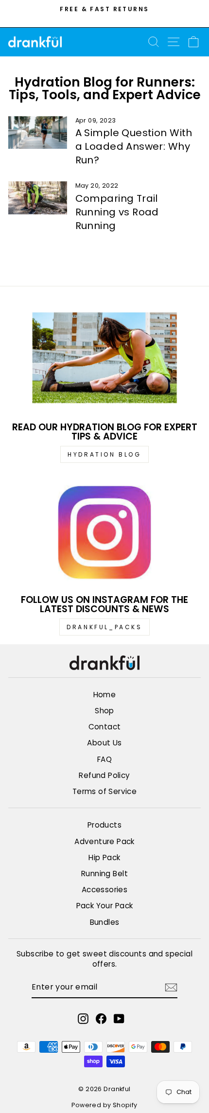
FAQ (104, 759)
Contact (104, 727)
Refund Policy (104, 775)
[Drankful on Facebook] (101, 1018)
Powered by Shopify (104, 1105)
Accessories (105, 889)
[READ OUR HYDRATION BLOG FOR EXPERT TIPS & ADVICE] (104, 360)
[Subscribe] (171, 987)
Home (104, 694)
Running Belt (104, 873)
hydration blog (104, 454)
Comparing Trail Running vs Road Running (117, 212)
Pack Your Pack (104, 906)
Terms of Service (104, 791)
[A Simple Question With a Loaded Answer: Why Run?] (37, 132)
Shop (104, 711)
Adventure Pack (104, 841)
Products (104, 825)
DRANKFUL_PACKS (104, 627)
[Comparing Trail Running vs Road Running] (37, 197)
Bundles (105, 922)
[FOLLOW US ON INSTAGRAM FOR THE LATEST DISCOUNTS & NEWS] (104, 532)
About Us (104, 743)
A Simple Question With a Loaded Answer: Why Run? (133, 146)
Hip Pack (104, 857)
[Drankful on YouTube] (119, 1018)
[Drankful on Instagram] (83, 1018)
